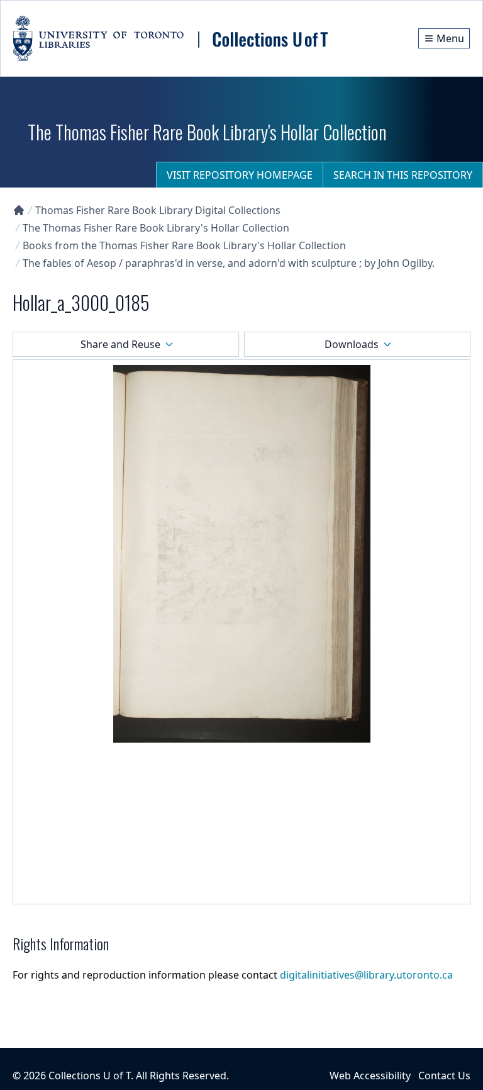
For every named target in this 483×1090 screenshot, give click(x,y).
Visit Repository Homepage (240, 175)
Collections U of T (89, 1075)
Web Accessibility (370, 1075)
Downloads (352, 344)
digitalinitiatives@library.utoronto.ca (366, 975)
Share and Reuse (120, 344)
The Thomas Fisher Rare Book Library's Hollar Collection (156, 228)
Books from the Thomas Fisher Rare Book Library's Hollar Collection (184, 245)
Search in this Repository (402, 175)
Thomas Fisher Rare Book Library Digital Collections (157, 210)
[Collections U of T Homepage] (19, 210)
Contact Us (444, 1075)
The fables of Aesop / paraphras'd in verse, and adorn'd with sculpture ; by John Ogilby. (229, 263)
